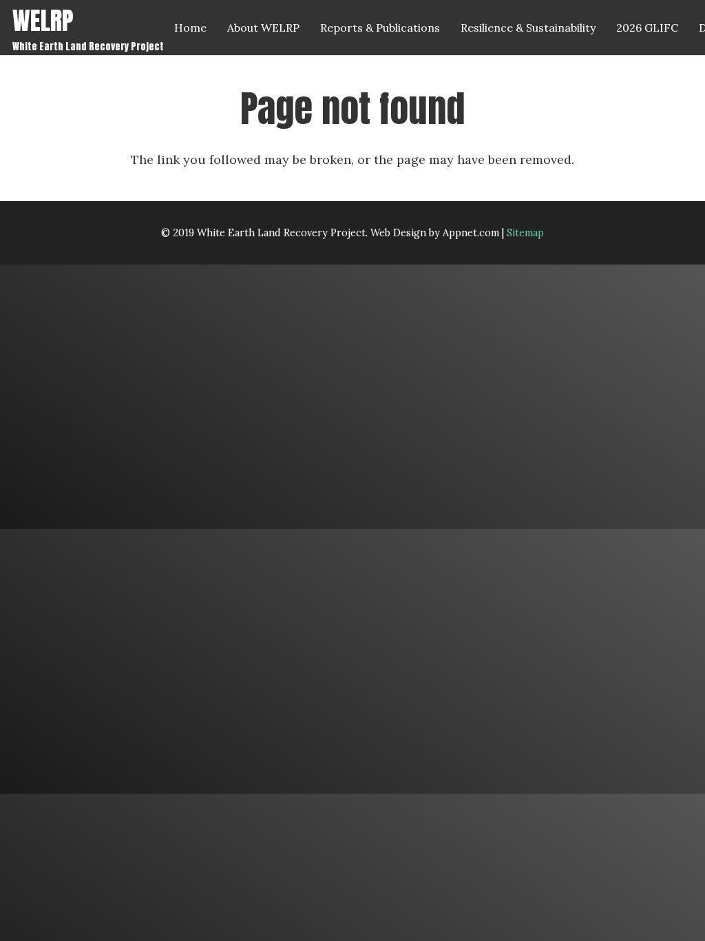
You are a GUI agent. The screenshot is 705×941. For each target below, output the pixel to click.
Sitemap (525, 233)
